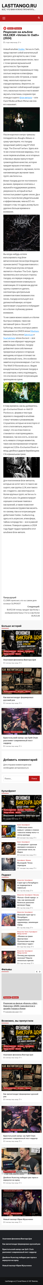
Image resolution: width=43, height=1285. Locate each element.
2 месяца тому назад (11, 663)
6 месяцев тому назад (12, 1012)
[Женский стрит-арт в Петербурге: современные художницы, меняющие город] (9, 920)
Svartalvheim (9, 338)
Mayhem (34, 331)
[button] (4, 18)
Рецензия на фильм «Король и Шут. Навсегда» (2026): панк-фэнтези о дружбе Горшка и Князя (20, 1006)
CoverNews (21, 1281)
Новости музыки (16, 732)
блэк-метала (26, 97)
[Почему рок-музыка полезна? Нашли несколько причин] (9, 957)
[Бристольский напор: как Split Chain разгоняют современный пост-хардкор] (22, 721)
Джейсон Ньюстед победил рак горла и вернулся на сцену (19, 1258)
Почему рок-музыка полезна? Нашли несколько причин (26, 957)
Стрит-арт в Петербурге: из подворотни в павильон (27, 885)
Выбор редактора (10, 651)
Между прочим (9, 654)
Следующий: (22, 611)
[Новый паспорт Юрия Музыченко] (22, 1203)
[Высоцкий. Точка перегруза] (9, 864)
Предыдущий (20, 601)
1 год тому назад (24, 890)
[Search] (38, 18)
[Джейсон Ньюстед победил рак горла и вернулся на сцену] (22, 1161)
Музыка (10, 28)
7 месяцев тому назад (26, 868)
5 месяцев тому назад (26, 838)
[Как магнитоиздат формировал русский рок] (22, 681)
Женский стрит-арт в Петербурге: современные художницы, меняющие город (27, 920)
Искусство (20, 880)
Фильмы (36, 895)
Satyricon (28, 334)
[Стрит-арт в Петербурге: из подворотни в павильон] (9, 885)
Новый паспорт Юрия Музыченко (18, 1219)
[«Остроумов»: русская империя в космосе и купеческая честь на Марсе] (9, 848)
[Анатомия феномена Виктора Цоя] (22, 643)
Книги (19, 825)
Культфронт (29, 651)
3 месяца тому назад (11, 1183)
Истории (20, 651)
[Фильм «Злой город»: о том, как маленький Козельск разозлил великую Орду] (9, 901)
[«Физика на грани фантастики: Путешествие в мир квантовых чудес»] (9, 939)
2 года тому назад (11, 42)
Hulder (21, 49)
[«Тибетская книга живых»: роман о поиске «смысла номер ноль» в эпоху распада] (9, 831)
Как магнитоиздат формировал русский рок (21, 1244)
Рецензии (18, 28)
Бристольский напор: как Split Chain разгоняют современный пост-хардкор (20, 740)
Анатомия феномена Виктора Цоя (19, 660)
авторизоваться (21, 768)
